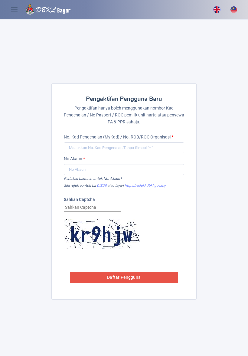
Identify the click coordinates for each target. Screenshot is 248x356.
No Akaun (74, 158)
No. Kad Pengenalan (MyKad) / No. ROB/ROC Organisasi (118, 137)
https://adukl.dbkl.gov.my (145, 185)
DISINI (101, 185)
